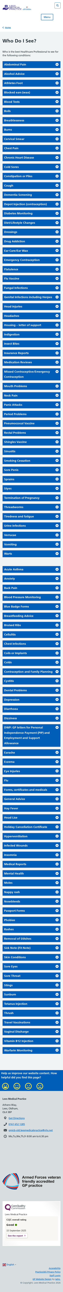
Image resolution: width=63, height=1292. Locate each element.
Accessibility (55, 1268)
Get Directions (17, 1118)
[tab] (31, 64)
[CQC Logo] (15, 1210)
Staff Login (55, 1275)
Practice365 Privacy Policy (48, 1272)
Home (8, 27)
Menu (47, 17)
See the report (15, 1235)
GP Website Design (42, 1279)
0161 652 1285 (17, 1124)
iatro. (58, 1279)
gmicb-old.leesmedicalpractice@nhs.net (31, 1130)
